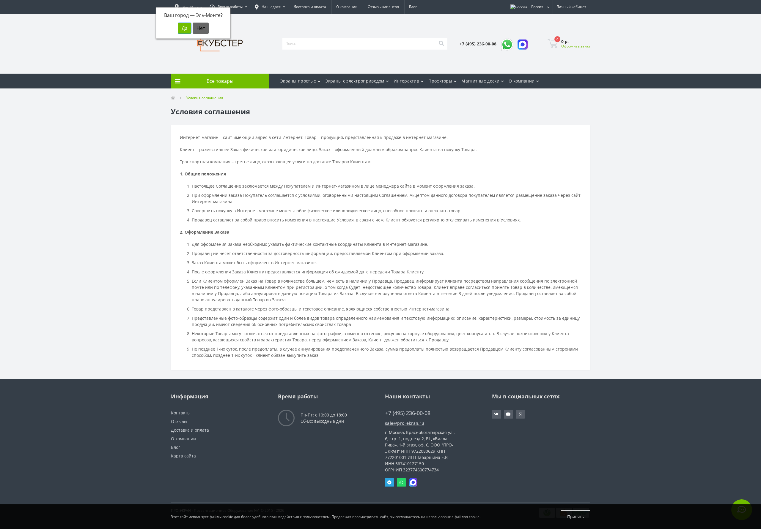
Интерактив (406, 81)
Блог (413, 6)
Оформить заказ (575, 46)
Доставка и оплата (310, 6)
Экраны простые (298, 81)
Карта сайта (183, 456)
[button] (228, 7)
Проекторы (440, 81)
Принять (575, 517)
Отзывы (179, 421)
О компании (347, 6)
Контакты (181, 413)
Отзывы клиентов (383, 6)
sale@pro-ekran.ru (404, 423)
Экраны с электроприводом (355, 81)
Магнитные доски (480, 81)
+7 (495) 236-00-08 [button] (407, 413)
